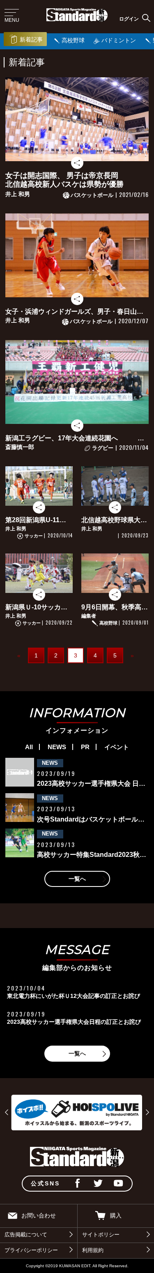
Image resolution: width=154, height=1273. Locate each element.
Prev (6, 1112)
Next (147, 1112)
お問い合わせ (38, 1215)
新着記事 (31, 39)
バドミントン (118, 40)
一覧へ (77, 878)
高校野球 (73, 40)
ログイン (129, 19)
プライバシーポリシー (31, 1250)
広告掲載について (26, 1235)
